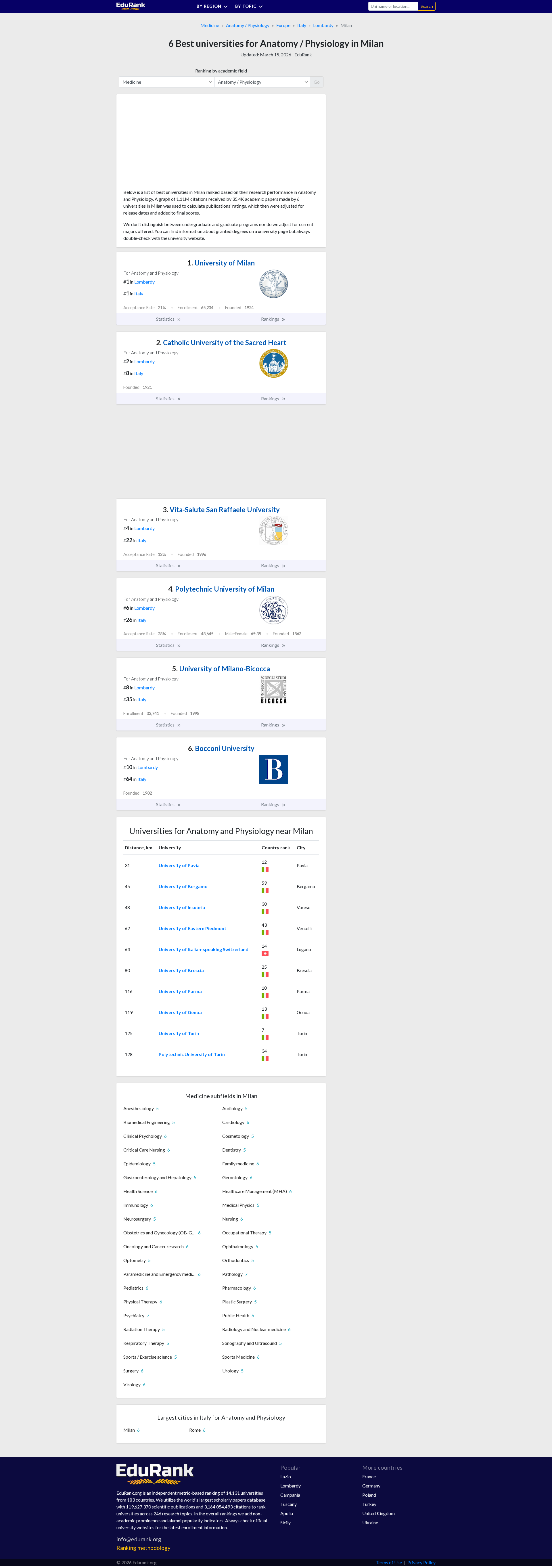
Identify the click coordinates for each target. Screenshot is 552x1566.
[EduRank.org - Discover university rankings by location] (130, 5)
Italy (301, 25)
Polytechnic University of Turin (192, 1054)
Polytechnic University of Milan (221, 589)
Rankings (270, 319)
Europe (283, 25)
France (369, 1476)
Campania (290, 1495)
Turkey (369, 1504)
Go (317, 82)
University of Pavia (179, 865)
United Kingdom (378, 1513)
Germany (371, 1485)
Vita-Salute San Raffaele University (221, 509)
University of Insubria (182, 907)
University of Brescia (181, 970)
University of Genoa (180, 1012)
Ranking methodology (143, 1547)
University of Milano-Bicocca (221, 668)
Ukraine (370, 1522)
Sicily (285, 1522)
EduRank (303, 54)
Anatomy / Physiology (247, 25)
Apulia (286, 1513)
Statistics (165, 319)
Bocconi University (221, 748)
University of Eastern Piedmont (192, 928)
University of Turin (179, 1033)
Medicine (209, 25)
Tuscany (288, 1504)
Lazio (285, 1476)
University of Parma (180, 991)
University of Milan (221, 263)
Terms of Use (389, 1562)
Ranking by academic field (221, 70)
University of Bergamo (183, 886)
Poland (369, 1495)
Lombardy (323, 25)
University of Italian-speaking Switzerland (203, 949)
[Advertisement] (166, 144)
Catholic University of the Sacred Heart (221, 342)
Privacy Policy (421, 1562)
